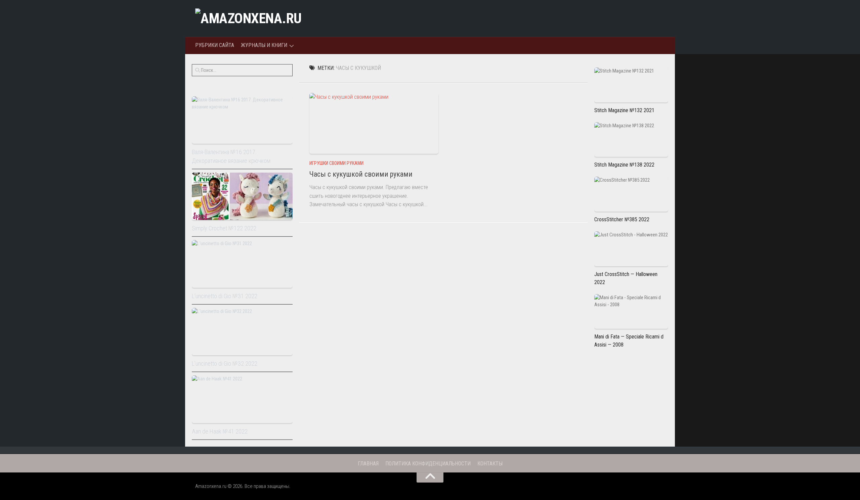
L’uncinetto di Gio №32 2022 (224, 363)
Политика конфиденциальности (428, 463)
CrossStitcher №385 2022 (621, 219)
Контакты (490, 463)
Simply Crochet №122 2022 (224, 228)
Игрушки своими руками (336, 163)
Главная (368, 463)
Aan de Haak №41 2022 (220, 431)
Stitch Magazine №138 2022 (624, 165)
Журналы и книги (264, 45)
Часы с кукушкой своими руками (361, 174)
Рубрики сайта (214, 45)
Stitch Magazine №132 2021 (624, 110)
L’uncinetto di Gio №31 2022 (224, 296)
